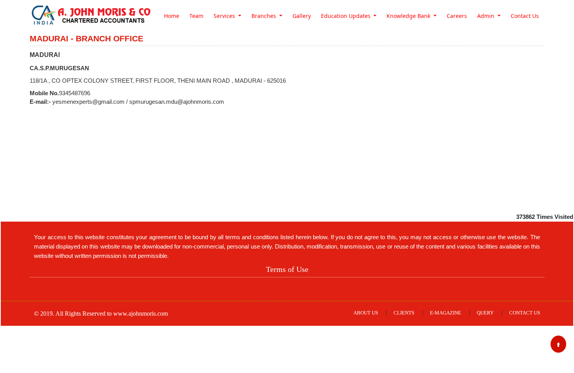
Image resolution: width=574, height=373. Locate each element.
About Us (365, 313)
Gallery (301, 16)
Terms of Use (287, 269)
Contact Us (525, 16)
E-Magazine (445, 313)
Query (485, 313)
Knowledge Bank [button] (409, 16)
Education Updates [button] (346, 16)
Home (171, 16)
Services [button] (225, 16)
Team (196, 16)
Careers (457, 16)
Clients (404, 313)
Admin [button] (486, 16)
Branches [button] (264, 16)
